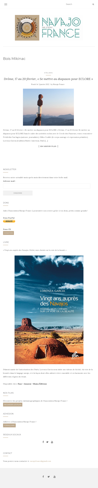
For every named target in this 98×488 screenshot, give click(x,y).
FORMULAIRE (9, 425)
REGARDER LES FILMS (12, 404)
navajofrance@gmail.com (40, 461)
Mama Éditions (40, 384)
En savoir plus (48, 146)
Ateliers (48, 73)
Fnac (20, 384)
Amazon (27, 384)
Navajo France (58, 84)
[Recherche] (93, 4)
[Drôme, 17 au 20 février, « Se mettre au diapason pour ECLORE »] (48, 107)
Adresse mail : (9, 181)
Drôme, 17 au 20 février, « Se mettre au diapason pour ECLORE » (48, 79)
